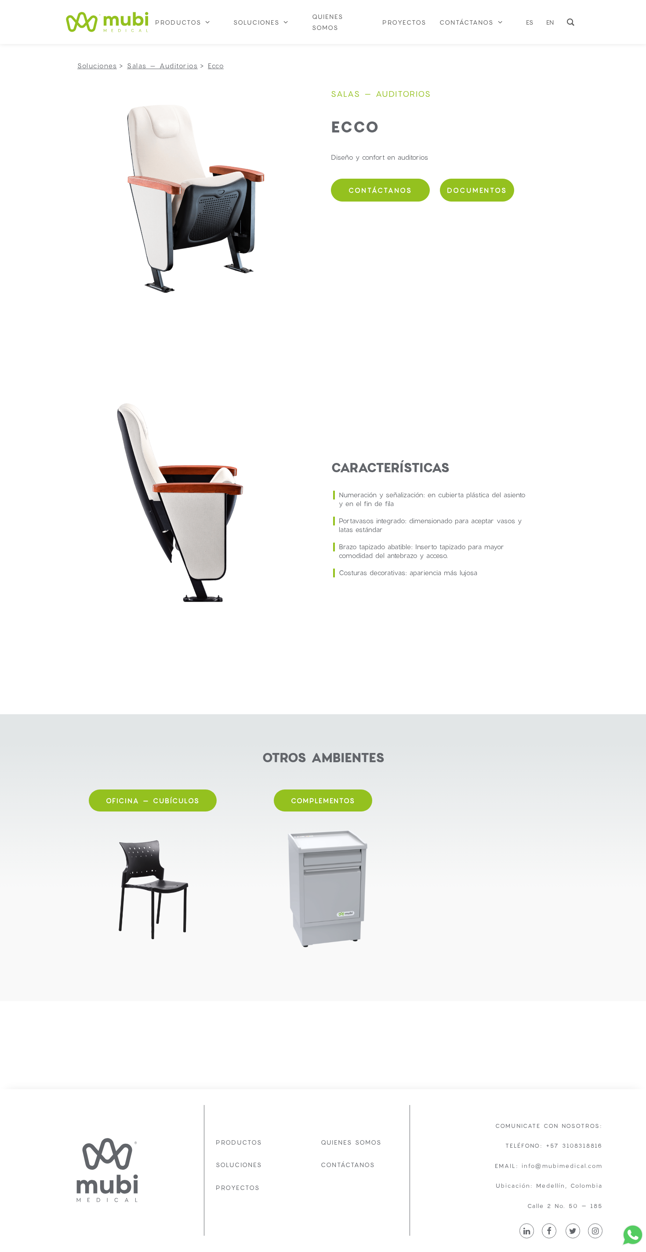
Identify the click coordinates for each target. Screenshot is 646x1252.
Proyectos (238, 1187)
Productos (239, 1142)
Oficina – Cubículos (153, 800)
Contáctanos (348, 1164)
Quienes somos (351, 1142)
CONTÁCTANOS (380, 190)
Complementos (323, 800)
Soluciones (239, 1164)
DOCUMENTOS (477, 190)
